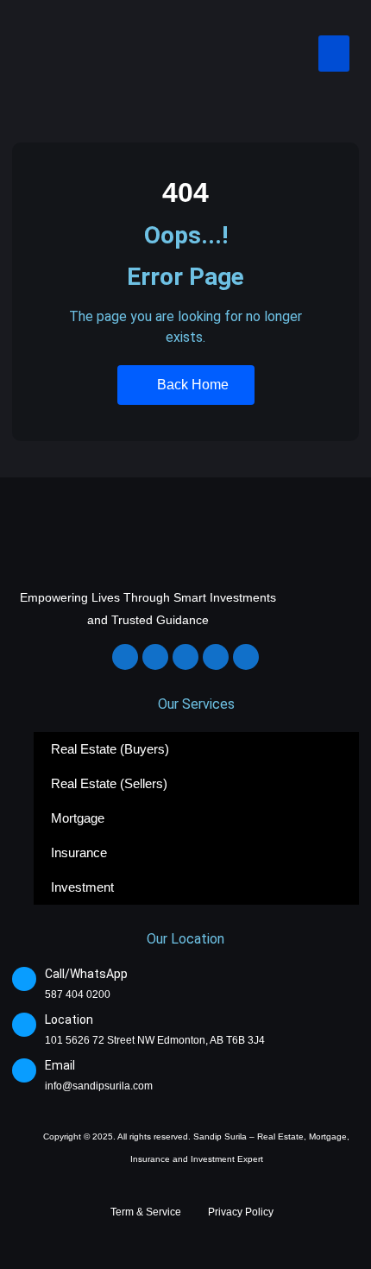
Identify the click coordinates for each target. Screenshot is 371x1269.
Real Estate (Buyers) (110, 749)
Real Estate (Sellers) (109, 783)
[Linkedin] (185, 657)
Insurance (79, 852)
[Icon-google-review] (246, 657)
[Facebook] (125, 657)
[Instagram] (155, 657)
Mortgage (77, 818)
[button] (333, 53)
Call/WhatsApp (86, 974)
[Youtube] (216, 657)
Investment (82, 887)
